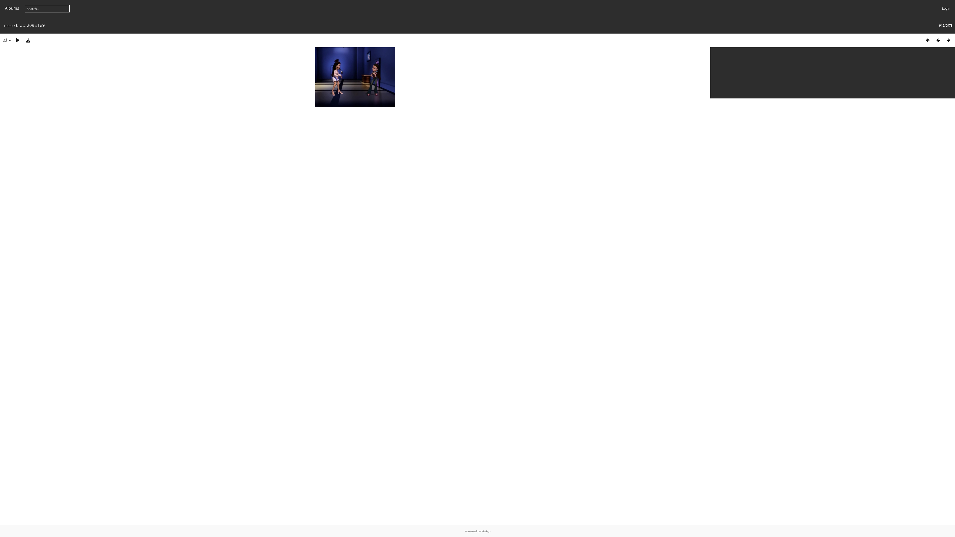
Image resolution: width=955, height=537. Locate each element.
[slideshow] (17, 40)
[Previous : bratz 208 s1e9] (938, 40)
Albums (12, 8)
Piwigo (485, 531)
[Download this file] (28, 40)
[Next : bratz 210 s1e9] (948, 40)
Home (8, 25)
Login (946, 8)
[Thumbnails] (927, 40)
